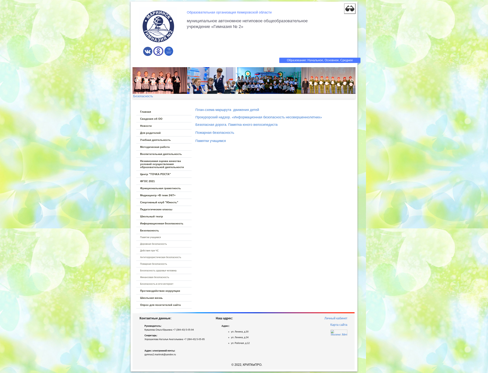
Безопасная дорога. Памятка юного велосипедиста (236, 125)
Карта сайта (338, 324)
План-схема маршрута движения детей (227, 110)
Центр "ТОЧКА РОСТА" (155, 174)
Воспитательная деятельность (161, 153)
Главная (145, 111)
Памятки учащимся (150, 237)
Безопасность (149, 230)
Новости (146, 125)
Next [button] (352, 80)
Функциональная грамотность (160, 188)
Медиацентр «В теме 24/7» (158, 195)
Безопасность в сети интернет (156, 284)
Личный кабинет (335, 318)
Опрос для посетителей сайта (160, 304)
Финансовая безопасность (154, 277)
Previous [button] (136, 80)
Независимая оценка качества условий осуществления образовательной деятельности (162, 164)
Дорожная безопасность (153, 244)
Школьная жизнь (151, 297)
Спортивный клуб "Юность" (159, 202)
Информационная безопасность (161, 223)
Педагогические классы (156, 209)
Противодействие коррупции (160, 290)
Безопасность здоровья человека (158, 270)
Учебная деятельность (155, 139)
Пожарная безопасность (153, 264)
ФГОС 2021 (147, 181)
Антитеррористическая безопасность (160, 257)
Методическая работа (155, 146)
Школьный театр (151, 216)
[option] (244, 80)
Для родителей (150, 132)
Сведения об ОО (151, 118)
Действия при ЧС (149, 250)
